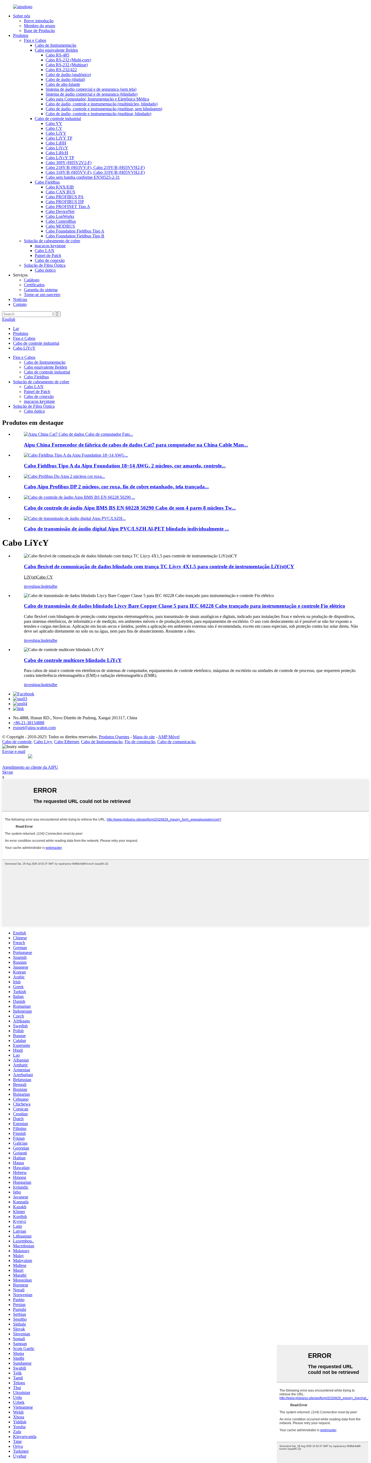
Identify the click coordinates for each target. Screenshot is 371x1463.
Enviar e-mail (13, 751)
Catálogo (31, 280)
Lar (16, 328)
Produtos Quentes (114, 736)
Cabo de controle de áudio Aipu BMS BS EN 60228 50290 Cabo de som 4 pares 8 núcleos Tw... (130, 508)
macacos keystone (50, 245)
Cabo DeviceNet (60, 211)
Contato (20, 304)
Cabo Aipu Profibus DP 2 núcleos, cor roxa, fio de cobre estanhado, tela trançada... (116, 486)
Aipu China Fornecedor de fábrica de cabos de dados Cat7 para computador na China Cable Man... (136, 445)
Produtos (20, 35)
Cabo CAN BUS (60, 192)
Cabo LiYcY (57, 148)
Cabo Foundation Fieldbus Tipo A (75, 231)
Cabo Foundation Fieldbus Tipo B (75, 236)
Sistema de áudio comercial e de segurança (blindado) (91, 94)
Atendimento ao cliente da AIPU (30, 767)
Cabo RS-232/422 (61, 69)
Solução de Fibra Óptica (44, 265)
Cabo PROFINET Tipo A (68, 206)
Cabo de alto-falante (63, 84)
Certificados (34, 284)
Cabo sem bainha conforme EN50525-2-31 (83, 177)
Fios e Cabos (35, 40)
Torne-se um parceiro (42, 294)
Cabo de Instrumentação (55, 45)
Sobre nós (21, 16)
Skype (7, 772)
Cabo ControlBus (61, 221)
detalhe (51, 586)
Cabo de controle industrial (58, 118)
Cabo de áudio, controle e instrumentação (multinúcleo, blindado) (102, 104)
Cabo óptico (45, 270)
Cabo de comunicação (176, 741)
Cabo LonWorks (60, 216)
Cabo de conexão (50, 260)
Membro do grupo (39, 25)
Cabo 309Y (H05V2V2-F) (69, 162)
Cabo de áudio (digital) (65, 79)
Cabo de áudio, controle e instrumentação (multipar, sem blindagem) (104, 108)
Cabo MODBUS (60, 226)
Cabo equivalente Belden (56, 50)
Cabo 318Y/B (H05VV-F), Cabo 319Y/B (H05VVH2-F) (95, 172)
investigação (34, 586)
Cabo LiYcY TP (60, 157)
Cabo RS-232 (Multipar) (67, 64)
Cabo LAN (44, 250)
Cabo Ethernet (66, 741)
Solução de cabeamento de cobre (52, 240)
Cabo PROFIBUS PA (65, 196)
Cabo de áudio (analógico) (68, 74)
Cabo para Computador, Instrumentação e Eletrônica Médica (97, 99)
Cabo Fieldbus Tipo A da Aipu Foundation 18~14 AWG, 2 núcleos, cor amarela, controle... (125, 466)
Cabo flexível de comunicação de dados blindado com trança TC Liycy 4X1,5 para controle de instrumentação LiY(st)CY (159, 566)
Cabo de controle (17, 741)
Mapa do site (144, 736)
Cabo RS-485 (57, 55)
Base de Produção (39, 30)
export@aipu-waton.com (34, 727)
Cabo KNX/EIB (60, 187)
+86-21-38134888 (28, 722)
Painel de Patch (48, 255)
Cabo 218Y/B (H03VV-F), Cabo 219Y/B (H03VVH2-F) (95, 167)
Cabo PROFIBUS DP (65, 201)
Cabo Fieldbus (47, 182)
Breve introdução (39, 20)
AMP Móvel (169, 736)
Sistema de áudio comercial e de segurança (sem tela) (91, 89)
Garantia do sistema (41, 289)
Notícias (20, 299)
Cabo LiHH (56, 143)
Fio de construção (140, 741)
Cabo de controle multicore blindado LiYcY (73, 660)
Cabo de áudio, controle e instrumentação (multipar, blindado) (98, 113)
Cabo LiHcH (57, 152)
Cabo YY (54, 123)
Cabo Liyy (43, 741)
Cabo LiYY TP (59, 138)
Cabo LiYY (56, 133)
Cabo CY (54, 128)
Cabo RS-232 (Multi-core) (68, 60)
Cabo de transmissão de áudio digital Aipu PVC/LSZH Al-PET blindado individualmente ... (126, 529)
